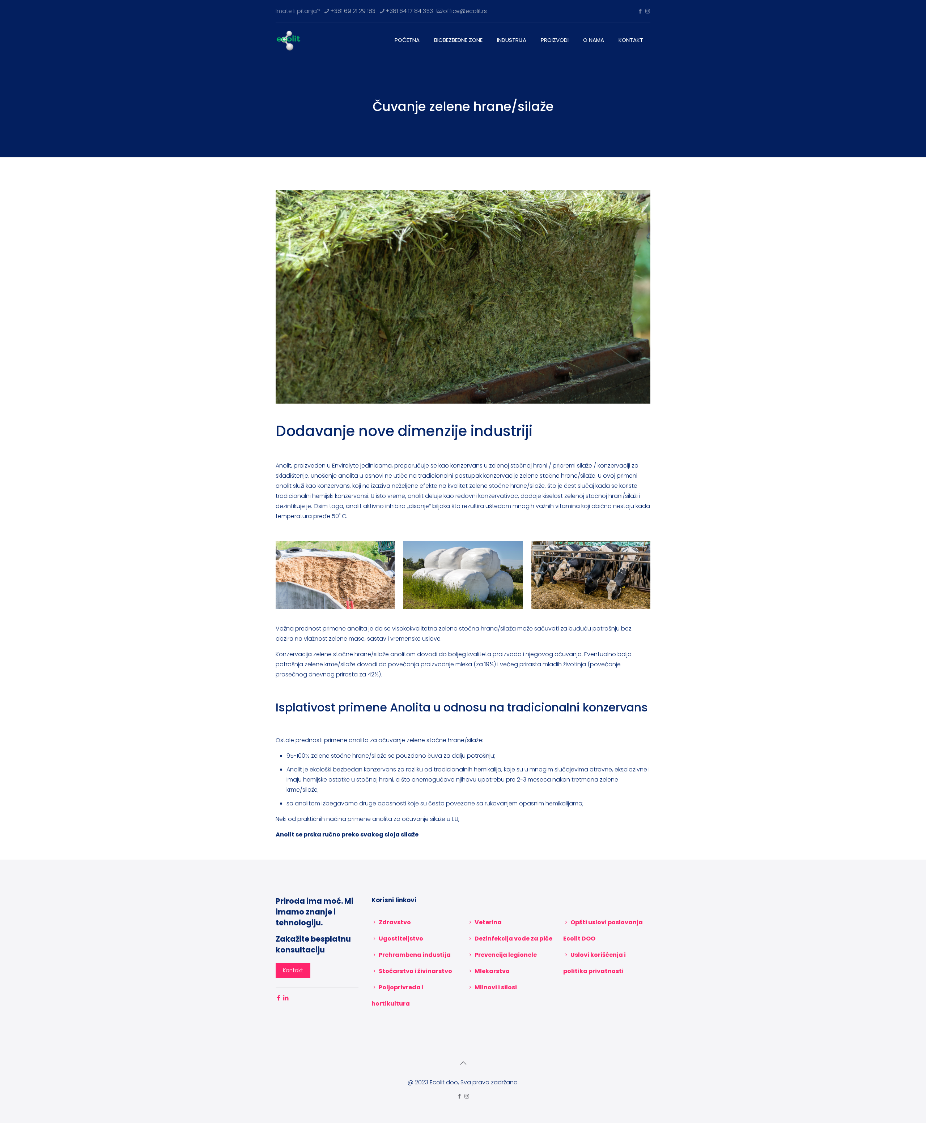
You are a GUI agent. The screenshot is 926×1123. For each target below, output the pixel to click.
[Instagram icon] (647, 11)
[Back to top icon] (463, 1063)
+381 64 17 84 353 (409, 11)
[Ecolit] (289, 40)
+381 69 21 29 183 (352, 11)
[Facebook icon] (640, 11)
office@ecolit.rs (465, 11)
